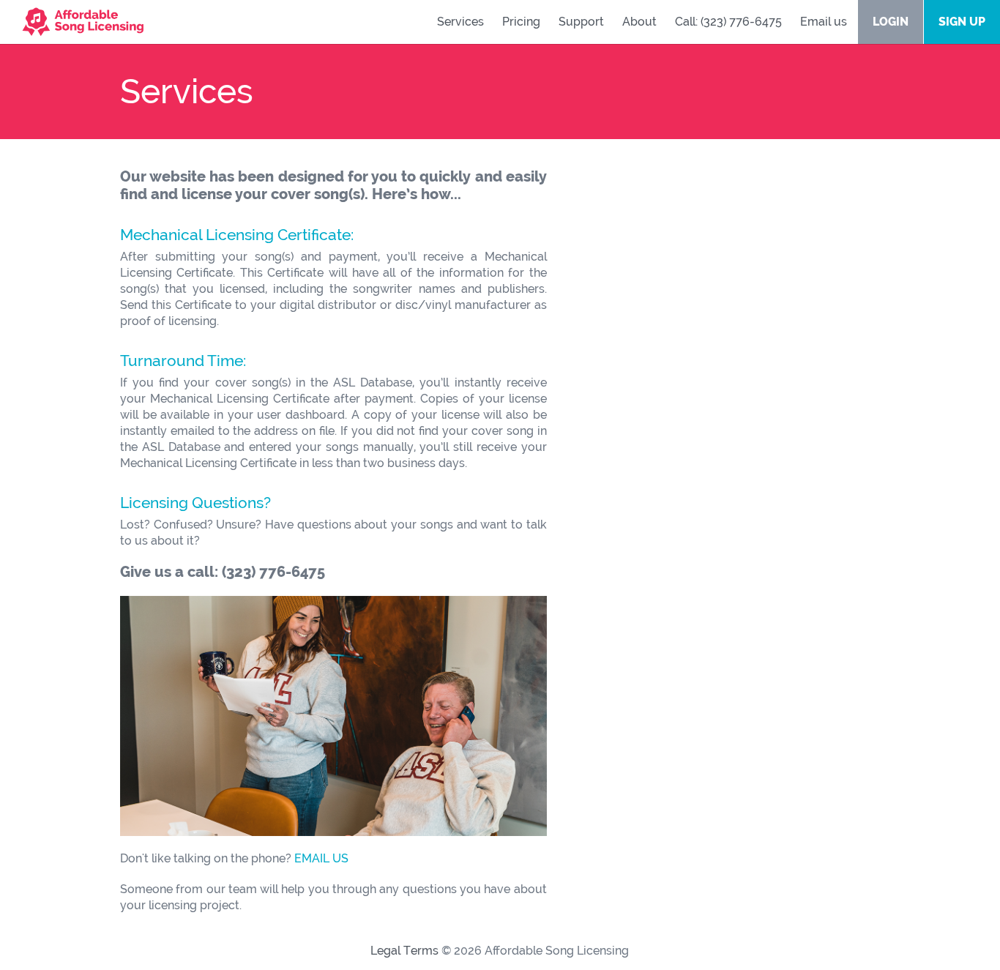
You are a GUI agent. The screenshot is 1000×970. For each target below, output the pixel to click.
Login (890, 22)
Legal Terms (404, 951)
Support (581, 22)
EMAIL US (321, 858)
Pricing (521, 22)
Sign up (962, 22)
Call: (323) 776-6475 (728, 22)
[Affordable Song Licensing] (71, 18)
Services (460, 22)
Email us (823, 22)
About (639, 22)
